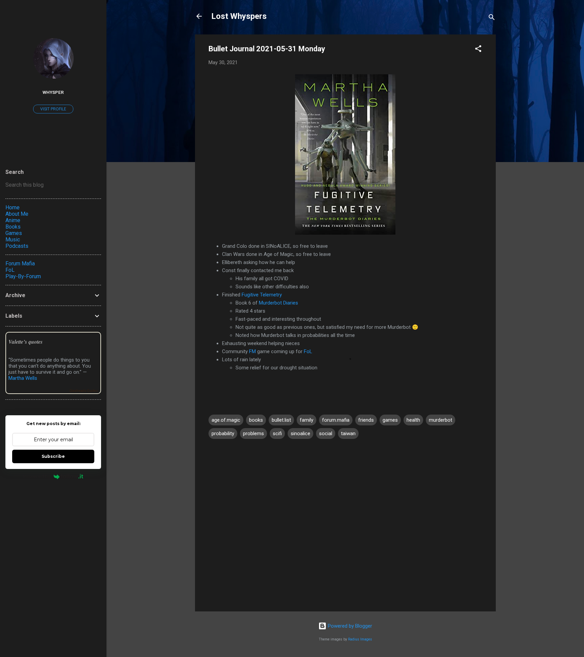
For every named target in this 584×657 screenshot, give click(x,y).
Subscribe (53, 456)
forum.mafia (335, 420)
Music (12, 239)
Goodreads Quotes (83, 391)
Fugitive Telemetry (262, 295)
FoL (308, 351)
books (256, 420)
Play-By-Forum (23, 276)
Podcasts (16, 246)
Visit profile (53, 109)
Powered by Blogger (349, 626)
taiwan (348, 433)
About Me (16, 214)
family (306, 420)
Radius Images (360, 639)
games (390, 420)
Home (12, 207)
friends (366, 420)
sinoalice (300, 433)
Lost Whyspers (239, 16)
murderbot (440, 420)
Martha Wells (22, 378)
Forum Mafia (20, 263)
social (325, 433)
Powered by (36, 476)
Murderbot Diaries (278, 303)
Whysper (53, 92)
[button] (478, 50)
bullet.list (281, 420)
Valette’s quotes (25, 341)
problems (253, 433)
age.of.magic (226, 420)
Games (13, 233)
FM (252, 351)
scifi (277, 433)
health (413, 420)
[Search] (492, 18)
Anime (12, 220)
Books (13, 227)
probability (223, 433)
